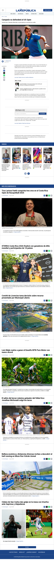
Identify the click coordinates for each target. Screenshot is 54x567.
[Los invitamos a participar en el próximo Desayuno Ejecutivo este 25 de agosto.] (27, 155)
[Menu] (3, 10)
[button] (47, 10)
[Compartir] (4, 80)
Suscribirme (42, 113)
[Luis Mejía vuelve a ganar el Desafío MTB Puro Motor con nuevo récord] (27, 372)
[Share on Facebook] (4, 70)
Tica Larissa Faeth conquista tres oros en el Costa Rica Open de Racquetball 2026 (25, 192)
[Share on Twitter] (4, 73)
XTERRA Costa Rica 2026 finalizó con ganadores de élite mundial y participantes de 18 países (26, 247)
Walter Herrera (8, 60)
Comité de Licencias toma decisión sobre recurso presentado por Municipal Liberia (23, 297)
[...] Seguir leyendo (17, 232)
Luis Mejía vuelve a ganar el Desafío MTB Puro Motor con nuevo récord (26, 351)
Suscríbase (41, 552)
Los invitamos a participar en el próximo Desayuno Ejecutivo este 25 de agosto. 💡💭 (27, 167)
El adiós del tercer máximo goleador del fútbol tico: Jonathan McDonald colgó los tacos (23, 399)
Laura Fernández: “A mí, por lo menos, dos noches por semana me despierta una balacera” (31, 84)
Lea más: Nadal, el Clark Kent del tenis (22, 123)
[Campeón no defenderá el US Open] (27, 42)
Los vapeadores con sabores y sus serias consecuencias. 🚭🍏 (37, 166)
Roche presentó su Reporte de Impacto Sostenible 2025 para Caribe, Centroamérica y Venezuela (6, 167)
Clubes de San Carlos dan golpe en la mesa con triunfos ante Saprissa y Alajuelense (25, 503)
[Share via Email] (4, 77)
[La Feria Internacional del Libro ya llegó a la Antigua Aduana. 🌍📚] (16, 155)
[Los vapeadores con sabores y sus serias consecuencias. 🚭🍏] (37, 155)
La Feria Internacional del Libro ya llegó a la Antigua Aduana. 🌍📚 (16, 167)
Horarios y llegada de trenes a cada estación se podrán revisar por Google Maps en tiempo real (33, 89)
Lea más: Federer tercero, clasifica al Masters (24, 77)
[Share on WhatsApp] (4, 75)
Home (3, 16)
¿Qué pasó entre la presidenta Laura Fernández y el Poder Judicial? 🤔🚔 (47, 167)
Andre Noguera (5, 195)
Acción (6, 16)
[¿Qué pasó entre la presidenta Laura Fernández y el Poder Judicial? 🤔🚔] (47, 155)
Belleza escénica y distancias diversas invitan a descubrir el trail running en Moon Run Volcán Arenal (27, 455)
